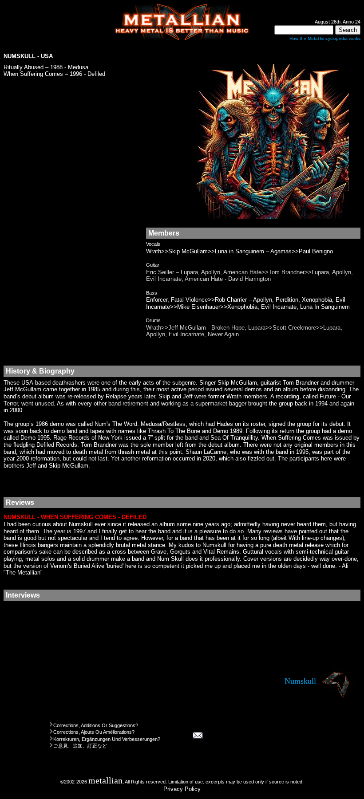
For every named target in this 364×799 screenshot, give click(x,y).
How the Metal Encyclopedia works (324, 38)
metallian (105, 780)
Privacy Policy (182, 789)
